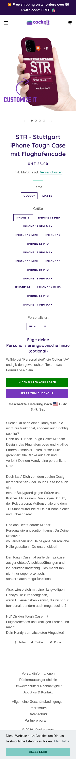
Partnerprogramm (38, 720)
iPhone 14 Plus (49, 287)
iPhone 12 (53, 235)
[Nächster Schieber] (50, 120)
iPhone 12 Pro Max (37, 252)
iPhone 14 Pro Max (37, 304)
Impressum (38, 708)
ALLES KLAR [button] (38, 751)
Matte (47, 195)
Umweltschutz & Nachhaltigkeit (38, 686)
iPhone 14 (22, 287)
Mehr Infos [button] (61, 741)
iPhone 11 (23, 217)
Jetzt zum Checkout (37, 393)
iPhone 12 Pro (38, 243)
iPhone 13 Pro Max (37, 278)
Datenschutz (38, 714)
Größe (38, 209)
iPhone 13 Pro (38, 269)
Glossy (29, 195)
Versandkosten (51, 172)
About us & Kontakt (38, 692)
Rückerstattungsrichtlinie (38, 680)
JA (45, 326)
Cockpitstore (44, 730)
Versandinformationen (38, 673)
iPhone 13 (53, 261)
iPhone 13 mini (26, 261)
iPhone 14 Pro (38, 295)
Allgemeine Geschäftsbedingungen (38, 702)
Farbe (38, 187)
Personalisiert (38, 318)
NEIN (32, 326)
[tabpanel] (38, 73)
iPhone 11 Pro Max (37, 226)
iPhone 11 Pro (49, 217)
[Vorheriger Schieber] (25, 120)
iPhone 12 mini (26, 235)
